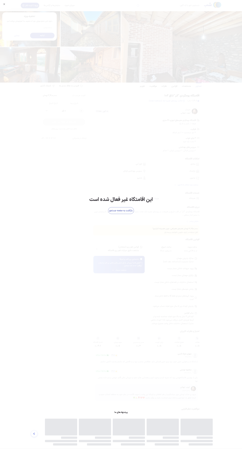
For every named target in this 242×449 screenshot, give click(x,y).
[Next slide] (34, 434)
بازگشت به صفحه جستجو (121, 210)
